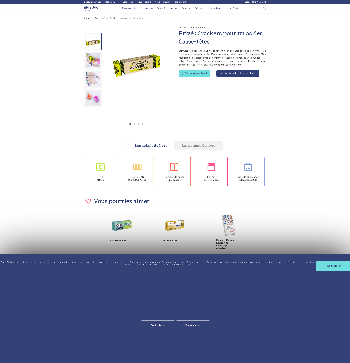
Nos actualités (112, 2)
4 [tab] (142, 124)
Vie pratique (215, 8)
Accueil (98, 18)
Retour (87, 18)
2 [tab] (134, 124)
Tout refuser (158, 325)
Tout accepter (333, 265)
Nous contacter (162, 2)
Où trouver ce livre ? (195, 73)
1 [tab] (130, 124)
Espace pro (128, 2)
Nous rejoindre (144, 2)
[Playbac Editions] (91, 8)
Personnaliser (193, 325)
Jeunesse (173, 8)
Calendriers (200, 8)
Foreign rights (180, 2)
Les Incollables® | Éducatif (153, 8)
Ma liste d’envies (232, 8)
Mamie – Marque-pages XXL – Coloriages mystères (226, 244)
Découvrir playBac (92, 2)
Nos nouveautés (129, 8)
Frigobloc (186, 8)
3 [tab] (138, 124)
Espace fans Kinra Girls (255, 2)
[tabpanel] (136, 74)
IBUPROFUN (170, 240)
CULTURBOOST (119, 240)
